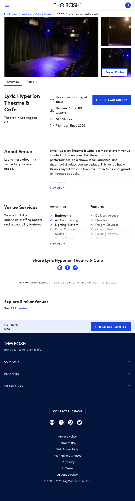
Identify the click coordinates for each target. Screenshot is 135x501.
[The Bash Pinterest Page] (70, 422)
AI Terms (67, 468)
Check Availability (111, 100)
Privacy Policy (67, 436)
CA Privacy (67, 462)
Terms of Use (67, 443)
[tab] (31, 81)
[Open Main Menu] (7, 5)
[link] (59, 268)
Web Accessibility (67, 449)
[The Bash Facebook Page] (61, 422)
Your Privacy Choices (67, 455)
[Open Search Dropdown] (128, 5)
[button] (51, 47)
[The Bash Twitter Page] (79, 422)
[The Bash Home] (67, 5)
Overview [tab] (13, 82)
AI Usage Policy (67, 474)
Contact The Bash (67, 411)
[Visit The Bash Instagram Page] (52, 422)
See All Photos (114, 72)
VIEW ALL (56, 188)
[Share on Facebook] (67, 268)
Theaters (21, 308)
